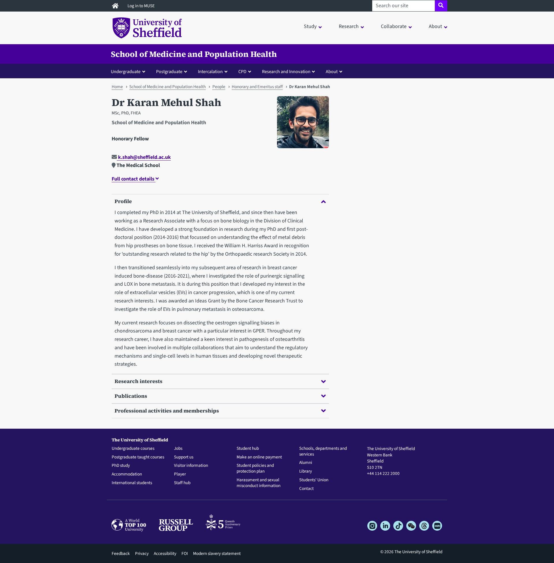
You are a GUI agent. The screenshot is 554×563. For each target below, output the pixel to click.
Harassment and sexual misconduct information (258, 483)
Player (180, 474)
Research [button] (349, 26)
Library (305, 471)
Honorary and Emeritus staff (257, 86)
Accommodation (127, 474)
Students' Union (313, 480)
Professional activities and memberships (167, 410)
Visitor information (191, 466)
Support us (183, 457)
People (218, 86)
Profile (123, 201)
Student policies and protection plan (255, 468)
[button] (129, 71)
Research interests (138, 381)
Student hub (248, 448)
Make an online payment (259, 457)
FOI (184, 553)
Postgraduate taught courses (138, 457)
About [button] (435, 26)
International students (132, 483)
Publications (131, 396)
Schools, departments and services (323, 451)
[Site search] (441, 5)
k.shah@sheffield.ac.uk (144, 157)
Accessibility (165, 553)
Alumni (305, 463)
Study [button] (310, 26)
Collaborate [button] (394, 26)
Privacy (142, 553)
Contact (306, 489)
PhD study (121, 466)
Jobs (178, 448)
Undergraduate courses (133, 448)
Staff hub (182, 483)
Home (117, 86)
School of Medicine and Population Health (194, 54)
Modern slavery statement (217, 553)
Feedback (121, 553)
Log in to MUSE (142, 6)
